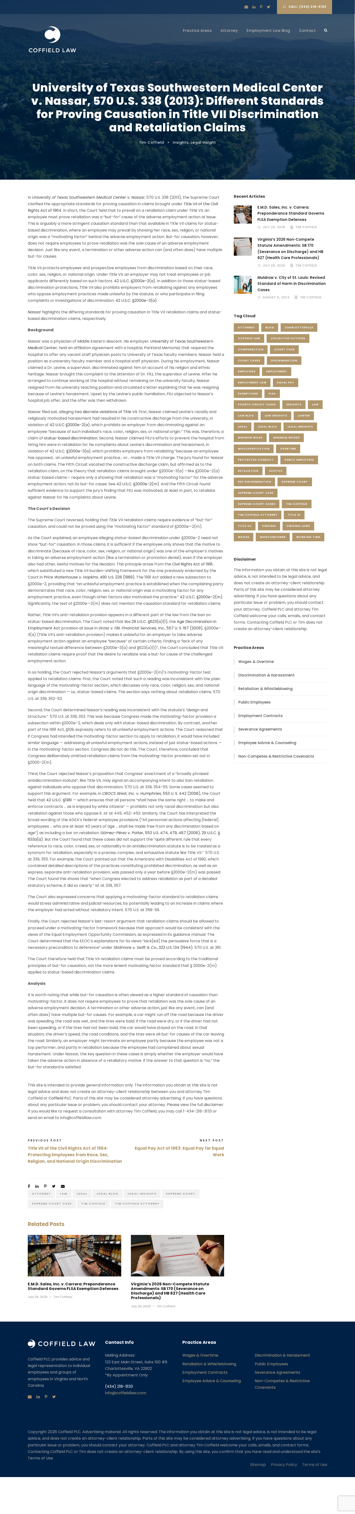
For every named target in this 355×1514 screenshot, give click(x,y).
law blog (246, 415)
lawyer (304, 415)
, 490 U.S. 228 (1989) (89, 577)
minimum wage (250, 437)
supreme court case (52, 1203)
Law (63, 1194)
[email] (246, 6)
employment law (252, 382)
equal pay (285, 382)
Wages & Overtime (256, 661)
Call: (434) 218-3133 (307, 7)
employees (247, 371)
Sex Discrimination (254, 482)
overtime (288, 449)
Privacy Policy (284, 1464)
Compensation (250, 349)
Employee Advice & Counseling (267, 742)
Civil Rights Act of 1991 (192, 564)
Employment (276, 371)
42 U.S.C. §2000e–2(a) (134, 281)
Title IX (294, 515)
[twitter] (268, 6)
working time (308, 537)
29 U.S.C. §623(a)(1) (150, 621)
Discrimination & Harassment (266, 675)
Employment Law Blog (268, 30)
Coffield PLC (60, 1098)
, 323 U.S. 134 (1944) (153, 947)
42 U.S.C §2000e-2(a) (70, 425)
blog (269, 327)
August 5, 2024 (276, 297)
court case (284, 349)
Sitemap (258, 1464)
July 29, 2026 (38, 1297)
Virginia (269, 526)
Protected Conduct (256, 460)
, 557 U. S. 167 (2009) (151, 628)
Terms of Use (314, 1464)
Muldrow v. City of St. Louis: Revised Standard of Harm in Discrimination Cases (291, 283)
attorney (41, 1194)
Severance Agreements (260, 729)
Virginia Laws (298, 526)
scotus (275, 471)
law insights (276, 415)
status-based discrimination (70, 438)
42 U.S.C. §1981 (59, 800)
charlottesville (299, 327)
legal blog (107, 1194)
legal (82, 1194)
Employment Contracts (260, 715)
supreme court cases (256, 504)
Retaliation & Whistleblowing (265, 688)
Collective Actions (288, 338)
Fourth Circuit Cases (257, 404)
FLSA (272, 393)
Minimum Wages (286, 437)
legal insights (142, 1194)
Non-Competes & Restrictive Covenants (276, 756)
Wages (243, 537)
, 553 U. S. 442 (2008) (151, 793)
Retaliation (248, 471)
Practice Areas (197, 30)
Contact (307, 30)
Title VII (244, 526)
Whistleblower (273, 537)
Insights (181, 142)
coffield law (249, 338)
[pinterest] (261, 6)
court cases (249, 360)
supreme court (180, 1194)
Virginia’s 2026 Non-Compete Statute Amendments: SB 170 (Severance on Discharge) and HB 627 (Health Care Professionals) (170, 1291)
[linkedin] (254, 6)
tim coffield (93, 1203)
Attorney (229, 30)
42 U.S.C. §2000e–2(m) (137, 484)
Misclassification (254, 449)
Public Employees (299, 460)
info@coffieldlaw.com (125, 1393)
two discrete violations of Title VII (106, 412)
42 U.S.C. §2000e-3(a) (70, 451)
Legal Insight (203, 142)
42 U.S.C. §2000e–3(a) (136, 300)
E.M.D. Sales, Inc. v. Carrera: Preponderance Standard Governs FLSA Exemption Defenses (73, 1286)
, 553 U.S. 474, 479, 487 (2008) (150, 833)
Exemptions (248, 393)
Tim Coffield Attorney (137, 1203)
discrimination (284, 360)
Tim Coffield (151, 142)
